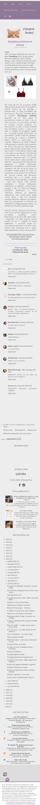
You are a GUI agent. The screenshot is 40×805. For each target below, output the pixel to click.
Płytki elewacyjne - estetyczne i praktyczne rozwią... (22, 640)
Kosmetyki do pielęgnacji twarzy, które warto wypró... (23, 591)
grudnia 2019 (12, 561)
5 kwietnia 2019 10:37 (21, 334)
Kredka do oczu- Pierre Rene (26, 521)
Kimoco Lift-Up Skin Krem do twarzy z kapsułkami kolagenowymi (21, 727)
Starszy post (32, 430)
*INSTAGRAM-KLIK (20, 252)
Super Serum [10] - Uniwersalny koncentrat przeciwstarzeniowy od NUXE (20, 762)
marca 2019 (12, 681)
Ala (9, 269)
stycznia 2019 (12, 686)
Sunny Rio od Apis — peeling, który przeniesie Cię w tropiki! (20, 756)
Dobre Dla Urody (20, 760)
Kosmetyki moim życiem (20, 753)
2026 (7, 539)
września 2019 (13, 570)
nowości (11, 438)
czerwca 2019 (12, 578)
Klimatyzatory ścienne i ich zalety (18, 605)
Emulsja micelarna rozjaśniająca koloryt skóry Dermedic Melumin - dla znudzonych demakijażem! (20, 720)
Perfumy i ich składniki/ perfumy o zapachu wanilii (22, 587)
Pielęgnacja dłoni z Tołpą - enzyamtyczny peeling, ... (21, 617)
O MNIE (13, 4)
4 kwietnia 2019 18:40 (22, 283)
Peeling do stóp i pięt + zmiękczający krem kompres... (22, 661)
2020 (8, 556)
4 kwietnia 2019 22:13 (27, 322)
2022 (7, 550)
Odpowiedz (12, 276)
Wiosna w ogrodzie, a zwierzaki (18, 674)
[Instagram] (23, 485)
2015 (7, 698)
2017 (7, 693)
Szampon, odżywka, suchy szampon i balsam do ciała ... (22, 621)
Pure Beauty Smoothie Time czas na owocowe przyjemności (20, 734)
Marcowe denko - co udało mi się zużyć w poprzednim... (21, 626)
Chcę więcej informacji (15, 803)
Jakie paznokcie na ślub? (15, 637)
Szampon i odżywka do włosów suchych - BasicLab (21, 671)
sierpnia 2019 (12, 572)
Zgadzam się (30, 803)
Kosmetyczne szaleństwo (20, 732)
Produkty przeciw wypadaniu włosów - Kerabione (20, 648)
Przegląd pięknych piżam (15, 654)
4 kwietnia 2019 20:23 (22, 306)
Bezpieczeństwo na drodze (16, 644)
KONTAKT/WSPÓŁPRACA (10, 10)
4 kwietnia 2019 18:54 (29, 295)
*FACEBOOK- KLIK (20, 250)
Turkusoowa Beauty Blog (20, 725)
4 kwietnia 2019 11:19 (18, 269)
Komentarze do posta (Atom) (21, 433)
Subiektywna (13, 358)
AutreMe (11, 283)
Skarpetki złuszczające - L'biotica (18, 608)
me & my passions (20, 717)
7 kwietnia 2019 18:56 (25, 358)
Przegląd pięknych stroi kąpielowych (20, 657)
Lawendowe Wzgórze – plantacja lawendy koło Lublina (20, 741)
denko (2, 439)
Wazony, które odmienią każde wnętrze (20, 677)
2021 (7, 553)
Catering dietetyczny (14, 595)
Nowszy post (8, 430)
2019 (7, 559)
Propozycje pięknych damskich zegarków (21, 664)
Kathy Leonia (13, 346)
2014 (7, 701)
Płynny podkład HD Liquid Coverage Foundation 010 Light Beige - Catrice (26, 498)
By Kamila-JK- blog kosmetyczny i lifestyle (20, 746)
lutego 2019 (12, 683)
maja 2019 (11, 581)
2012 (7, 707)
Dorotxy (11, 306)
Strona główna (20, 430)
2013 (7, 704)
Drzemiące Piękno (15, 295)
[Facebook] (20, 485)
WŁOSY (20, 4)
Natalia (10, 334)
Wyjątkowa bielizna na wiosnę (17, 667)
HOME (5, 4)
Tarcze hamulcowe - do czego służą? (20, 634)
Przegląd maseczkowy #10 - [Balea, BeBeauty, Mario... (22, 599)
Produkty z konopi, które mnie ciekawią (20, 611)
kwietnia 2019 (12, 583)
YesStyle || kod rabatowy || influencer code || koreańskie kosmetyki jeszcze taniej (21, 749)
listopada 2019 (13, 564)
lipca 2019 (11, 575)
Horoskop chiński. (26, 511)
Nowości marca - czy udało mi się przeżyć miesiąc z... (21, 630)
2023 (7, 548)
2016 (7, 695)
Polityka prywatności (28, 10)
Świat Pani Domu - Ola (16, 370)
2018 (7, 690)
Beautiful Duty (13, 322)
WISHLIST (29, 4)
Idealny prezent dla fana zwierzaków (19, 613)
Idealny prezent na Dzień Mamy (18, 602)
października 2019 (14, 567)
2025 (7, 542)
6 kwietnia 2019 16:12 (25, 346)
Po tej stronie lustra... (21, 738)
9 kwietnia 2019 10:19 (24, 386)
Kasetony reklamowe (14, 652)
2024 (7, 545)
